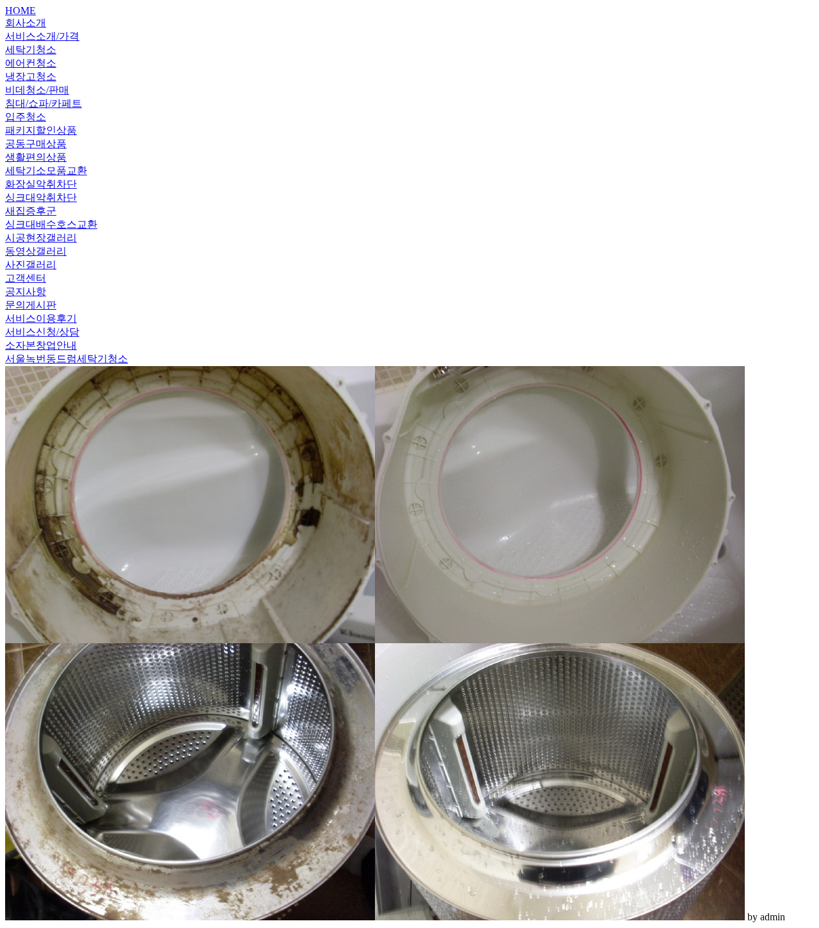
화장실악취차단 (41, 184)
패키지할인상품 (41, 130)
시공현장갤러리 (41, 237)
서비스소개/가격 (42, 36)
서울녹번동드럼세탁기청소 (66, 358)
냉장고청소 (30, 76)
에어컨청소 (30, 63)
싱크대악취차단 (41, 197)
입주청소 (25, 116)
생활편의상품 (36, 157)
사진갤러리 (30, 264)
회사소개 (25, 22)
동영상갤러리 (36, 251)
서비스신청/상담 (42, 331)
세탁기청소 (30, 49)
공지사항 (25, 291)
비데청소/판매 (37, 89)
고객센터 (25, 278)
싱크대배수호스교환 (51, 224)
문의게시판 (30, 305)
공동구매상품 (36, 143)
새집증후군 (30, 210)
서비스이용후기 (41, 318)
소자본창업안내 (41, 345)
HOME (20, 10)
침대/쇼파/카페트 (43, 103)
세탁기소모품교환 (46, 170)
